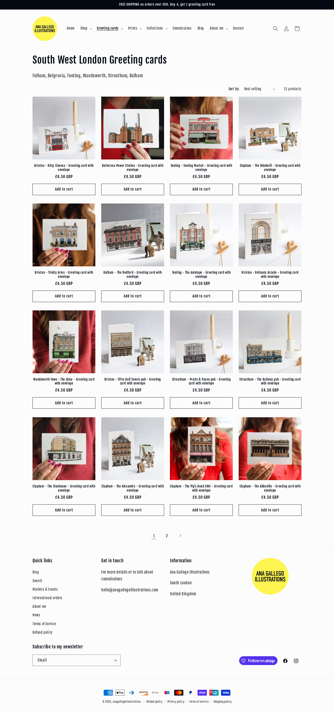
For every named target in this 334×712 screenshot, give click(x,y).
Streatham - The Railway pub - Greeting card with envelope (270, 381)
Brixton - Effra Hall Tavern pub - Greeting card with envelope (132, 381)
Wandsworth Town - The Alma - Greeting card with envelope (63, 381)
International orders (47, 598)
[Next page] (180, 535)
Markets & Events (45, 589)
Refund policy (43, 632)
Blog (36, 572)
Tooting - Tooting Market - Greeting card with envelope (201, 168)
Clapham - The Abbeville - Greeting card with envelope (270, 488)
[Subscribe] (115, 660)
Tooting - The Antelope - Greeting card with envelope (201, 275)
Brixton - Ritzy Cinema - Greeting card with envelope (64, 168)
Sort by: (234, 89)
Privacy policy (176, 701)
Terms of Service (44, 624)
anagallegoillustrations (127, 701)
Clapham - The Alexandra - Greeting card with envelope (132, 488)
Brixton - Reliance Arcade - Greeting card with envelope (270, 275)
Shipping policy (222, 701)
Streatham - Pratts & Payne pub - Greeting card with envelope (201, 381)
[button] (86, 28)
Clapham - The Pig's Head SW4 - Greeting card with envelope (201, 488)
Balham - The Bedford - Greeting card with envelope (132, 275)
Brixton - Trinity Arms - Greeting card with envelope (64, 275)
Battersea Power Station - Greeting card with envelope (132, 168)
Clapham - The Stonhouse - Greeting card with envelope (64, 488)
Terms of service (199, 701)
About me (39, 606)
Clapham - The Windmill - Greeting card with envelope (270, 168)
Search (37, 581)
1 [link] (154, 535)
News (36, 615)
